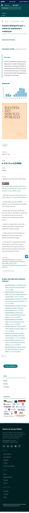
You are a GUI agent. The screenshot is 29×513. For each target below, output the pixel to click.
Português (6, 387)
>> (5, 356)
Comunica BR (12, 1)
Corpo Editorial (7, 457)
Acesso (3, 15)
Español (5, 383)
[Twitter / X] (8, 446)
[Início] (2, 21)
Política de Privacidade (9, 466)
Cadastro (4, 13)
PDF (6, 145)
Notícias (5, 483)
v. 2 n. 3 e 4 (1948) (14, 21)
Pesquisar (5, 8)
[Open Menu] (2, 5)
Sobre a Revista (7, 454)
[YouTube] (15, 446)
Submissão (6, 460)
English (5, 380)
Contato (5, 463)
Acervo (6, 21)
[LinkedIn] (11, 446)
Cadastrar (5, 494)
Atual (4, 474)
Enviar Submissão (10, 366)
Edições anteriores (7, 477)
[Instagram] (4, 446)
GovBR (3, 1)
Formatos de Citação (8, 270)
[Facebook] (19, 446)
